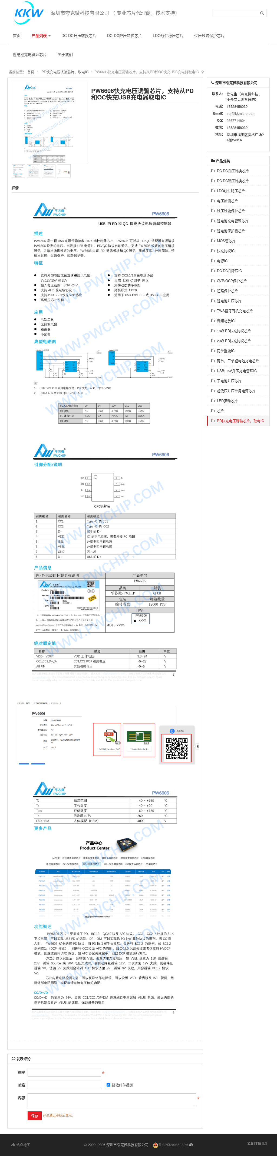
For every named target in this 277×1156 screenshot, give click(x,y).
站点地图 (22, 1144)
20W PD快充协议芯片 (233, 340)
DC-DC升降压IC (228, 270)
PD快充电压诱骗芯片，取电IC (64, 71)
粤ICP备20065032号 (173, 1144)
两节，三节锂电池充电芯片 (237, 360)
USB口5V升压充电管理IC (236, 370)
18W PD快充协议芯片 (233, 330)
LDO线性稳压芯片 (168, 35)
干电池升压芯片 (228, 380)
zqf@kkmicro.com (241, 113)
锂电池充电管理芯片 (30, 54)
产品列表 (40, 35)
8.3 (257, 1143)
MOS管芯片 (225, 240)
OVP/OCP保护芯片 (231, 280)
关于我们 (65, 54)
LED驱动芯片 (226, 400)
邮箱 (21, 1084)
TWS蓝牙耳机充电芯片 (234, 310)
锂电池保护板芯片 (230, 230)
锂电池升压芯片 (228, 300)
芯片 (219, 410)
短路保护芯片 (226, 290)
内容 (21, 1097)
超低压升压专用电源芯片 (235, 390)
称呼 (21, 1072)
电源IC (221, 260)
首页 (17, 35)
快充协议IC (225, 250)
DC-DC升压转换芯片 (78, 35)
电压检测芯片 (226, 200)
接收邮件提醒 (122, 1084)
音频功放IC (225, 320)
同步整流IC (225, 350)
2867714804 (236, 120)
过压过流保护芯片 (209, 35)
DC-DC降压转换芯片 (124, 35)
